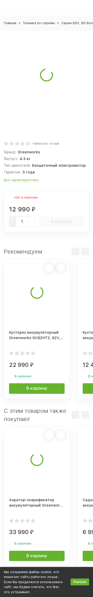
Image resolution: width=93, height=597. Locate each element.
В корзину (61, 221)
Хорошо (80, 582)
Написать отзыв (46, 143)
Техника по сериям (39, 23)
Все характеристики (21, 180)
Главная (10, 23)
